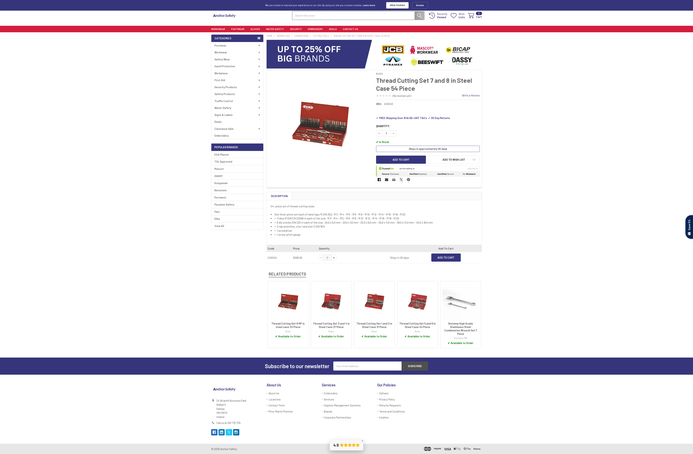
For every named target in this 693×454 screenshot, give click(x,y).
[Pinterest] (408, 180)
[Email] (386, 180)
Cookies (384, 417)
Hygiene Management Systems (342, 405)
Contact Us (350, 28)
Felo (217, 211)
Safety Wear (222, 59)
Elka (217, 218)
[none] (320, 124)
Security (296, 28)
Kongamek (221, 183)
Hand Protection (224, 66)
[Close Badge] (362, 441)
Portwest (220, 197)
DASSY (218, 176)
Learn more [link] (369, 5)
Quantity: (383, 126)
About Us (274, 393)
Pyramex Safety (224, 204)
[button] (454, 160)
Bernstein (220, 190)
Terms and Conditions (392, 411)
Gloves (255, 28)
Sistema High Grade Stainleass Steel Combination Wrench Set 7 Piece (460, 328)
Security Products (225, 87)
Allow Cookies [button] (397, 5)
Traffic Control (223, 101)
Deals (333, 28)
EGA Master (221, 154)
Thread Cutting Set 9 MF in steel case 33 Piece (288, 325)
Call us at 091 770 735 (228, 422)
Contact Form (277, 405)
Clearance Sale (224, 128)
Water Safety (275, 28)
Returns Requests (390, 405)
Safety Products (224, 94)
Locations (275, 399)
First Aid (219, 80)
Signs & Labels (223, 114)
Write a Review (471, 95)
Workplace (221, 73)
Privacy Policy (387, 399)
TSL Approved (223, 161)
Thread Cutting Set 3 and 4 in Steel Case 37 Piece (331, 325)
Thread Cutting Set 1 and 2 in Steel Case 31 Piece (374, 325)
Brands (328, 411)
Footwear (237, 28)
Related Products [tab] (287, 274)
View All (219, 226)
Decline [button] (420, 5)
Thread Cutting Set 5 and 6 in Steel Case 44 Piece (417, 325)
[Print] (394, 180)
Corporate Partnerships (337, 417)
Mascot (219, 168)
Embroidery (315, 28)
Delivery (384, 393)
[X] (401, 180)
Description (279, 196)
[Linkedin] (222, 432)
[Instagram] (236, 432)
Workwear (218, 28)
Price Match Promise (281, 411)
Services (329, 399)
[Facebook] (379, 180)
